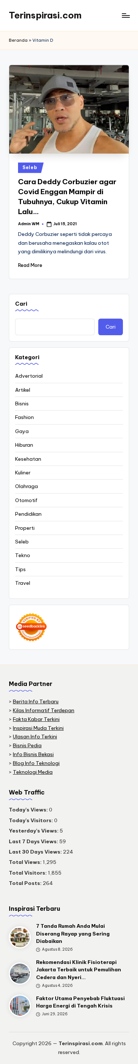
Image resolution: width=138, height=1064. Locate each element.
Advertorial (29, 376)
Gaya (22, 431)
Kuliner (23, 472)
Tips (20, 569)
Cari (21, 304)
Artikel (22, 390)
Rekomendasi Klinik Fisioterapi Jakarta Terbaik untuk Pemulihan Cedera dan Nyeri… (78, 970)
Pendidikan (28, 514)
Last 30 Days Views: (36, 851)
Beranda (18, 40)
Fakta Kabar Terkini (36, 719)
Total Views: (26, 862)
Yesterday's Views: (34, 830)
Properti (25, 528)
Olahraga (26, 486)
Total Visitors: (28, 872)
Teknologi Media (33, 772)
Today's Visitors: (31, 820)
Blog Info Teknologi (36, 763)
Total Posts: (26, 883)
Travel (22, 583)
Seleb (29, 167)
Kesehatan (28, 459)
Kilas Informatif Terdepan (43, 710)
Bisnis (22, 403)
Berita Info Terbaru (36, 701)
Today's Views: (29, 809)
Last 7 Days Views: (34, 841)
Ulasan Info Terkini (35, 736)
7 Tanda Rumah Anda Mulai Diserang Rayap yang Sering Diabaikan (73, 933)
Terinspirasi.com (45, 15)
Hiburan (24, 445)
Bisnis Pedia (27, 745)
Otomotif (26, 500)
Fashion (24, 417)
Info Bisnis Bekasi (33, 754)
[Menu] (125, 15)
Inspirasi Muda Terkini (38, 728)
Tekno (22, 555)
